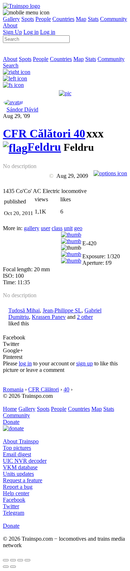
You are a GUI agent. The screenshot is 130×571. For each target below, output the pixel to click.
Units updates (18, 474)
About (10, 25)
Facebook (14, 500)
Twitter (11, 506)
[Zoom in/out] (27, 560)
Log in (31, 32)
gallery (31, 228)
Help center (16, 493)
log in (25, 363)
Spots (27, 19)
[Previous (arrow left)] (6, 567)
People (43, 19)
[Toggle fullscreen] (20, 560)
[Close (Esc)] (6, 560)
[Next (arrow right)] (13, 567)
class (57, 228)
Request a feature (22, 480)
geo (78, 228)
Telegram (13, 513)
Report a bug (17, 487)
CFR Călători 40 (44, 133)
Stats (93, 19)
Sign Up (12, 32)
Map (81, 19)
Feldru (44, 146)
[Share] (13, 560)
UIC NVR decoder (25, 461)
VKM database (20, 467)
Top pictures (17, 448)
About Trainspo (21, 441)
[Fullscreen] (13, 85)
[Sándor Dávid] (13, 102)
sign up (84, 363)
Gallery (11, 19)
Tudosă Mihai (24, 310)
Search (10, 65)
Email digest (17, 454)
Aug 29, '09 (16, 116)
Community (113, 19)
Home (10, 409)
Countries (63, 19)
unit (68, 228)
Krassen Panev (49, 317)
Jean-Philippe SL (62, 310)
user (45, 228)
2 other (85, 317)
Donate (11, 422)
